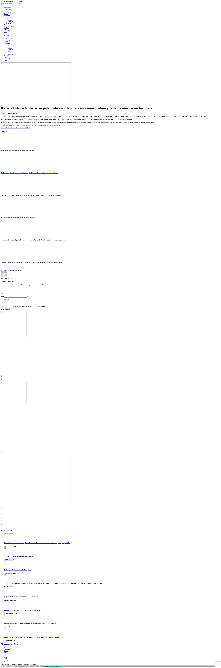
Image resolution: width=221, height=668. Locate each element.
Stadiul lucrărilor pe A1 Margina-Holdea (18, 556)
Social (6, 29)
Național (6, 24)
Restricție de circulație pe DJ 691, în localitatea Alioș (22, 610)
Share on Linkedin (25, 128)
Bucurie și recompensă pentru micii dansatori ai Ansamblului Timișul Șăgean (31, 637)
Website (3, 303)
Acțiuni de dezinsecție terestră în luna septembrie (21, 597)
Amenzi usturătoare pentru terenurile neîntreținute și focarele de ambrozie (30, 624)
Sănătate (6, 28)
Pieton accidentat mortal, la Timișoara (17, 570)
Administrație (7, 7)
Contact (6, 660)
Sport (5, 32)
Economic (10, 12)
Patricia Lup (16, 113)
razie (17, 270)
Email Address (5, 299)
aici (41, 666)
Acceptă (46, 666)
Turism (9, 23)
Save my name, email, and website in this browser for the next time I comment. (23, 306)
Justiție (9, 9)
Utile (9, 31)
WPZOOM (33, 664)
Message (3, 293)
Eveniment (7, 15)
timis (21, 270)
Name (2, 296)
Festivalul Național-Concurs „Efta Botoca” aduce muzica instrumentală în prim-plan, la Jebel (37, 543)
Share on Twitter (15, 128)
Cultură (6, 18)
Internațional (11, 26)
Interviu (10, 20)
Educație (10, 11)
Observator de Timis (10, 644)
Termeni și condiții (9, 661)
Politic (6, 14)
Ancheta (10, 17)
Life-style (10, 21)
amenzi (6, 270)
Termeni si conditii (53, 666)
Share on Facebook (6, 128)
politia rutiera (12, 270)
